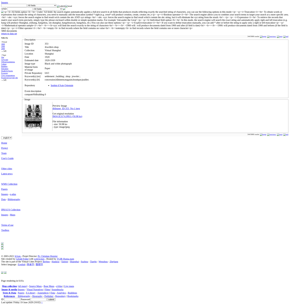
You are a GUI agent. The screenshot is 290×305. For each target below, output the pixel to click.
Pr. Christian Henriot (47, 256)
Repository (60, 296)
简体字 (30, 264)
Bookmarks (72, 296)
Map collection (9, 286)
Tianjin (93, 261)
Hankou (55, 261)
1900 (3, 46)
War (2, 57)
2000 (3, 49)
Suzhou (84, 261)
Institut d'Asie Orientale (62, 85)
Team (3, 153)
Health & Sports (7, 71)
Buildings (72, 293)
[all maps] (22, 286)
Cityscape (4, 60)
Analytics (61, 293)
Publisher (48, 296)
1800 (3, 44)
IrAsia (18, 256)
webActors (39, 259)
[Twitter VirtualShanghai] (2, 273)
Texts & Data (9, 293)
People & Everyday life (9, 78)
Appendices (43, 293)
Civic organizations (8, 75)
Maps (12, 215)
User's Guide (7, 158)
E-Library (30, 293)
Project (4, 148)
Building (4, 66)
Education (4, 69)
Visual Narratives (35, 289)
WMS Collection (9, 184)
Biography (37, 296)
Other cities (6, 168)
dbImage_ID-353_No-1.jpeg (66, 108)
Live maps (69, 286)
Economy (4, 73)
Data (3, 199)
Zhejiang (114, 261)
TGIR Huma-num (65, 259)
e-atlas (13, 194)
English (21, 264)
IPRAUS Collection (10, 209)
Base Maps (49, 286)
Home (4, 143)
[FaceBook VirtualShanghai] (5, 273)
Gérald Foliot (22, 259)
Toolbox (5, 230)
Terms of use (7, 225)
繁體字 (39, 264)
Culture (3, 64)
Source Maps (35, 286)
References (9, 296)
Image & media (9, 289)
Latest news (7, 173)
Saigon (64, 261)
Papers (4, 189)
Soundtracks (57, 289)
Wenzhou (103, 261)
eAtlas (59, 286)
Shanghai (74, 261)
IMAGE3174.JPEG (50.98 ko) (67, 116)
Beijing (46, 261)
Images (4, 2)
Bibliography (14, 199)
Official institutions (8, 62)
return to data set (9, 33)
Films (47, 289)
